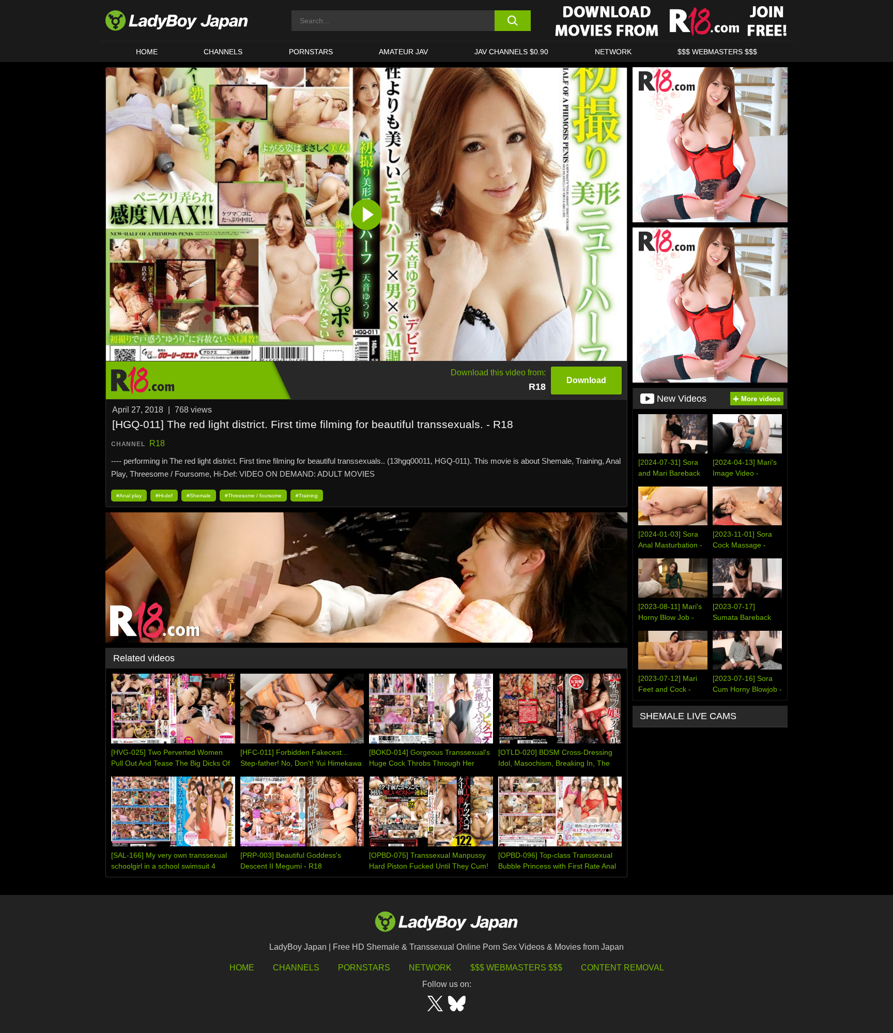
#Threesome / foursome (253, 495)
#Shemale (199, 495)
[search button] (512, 20)
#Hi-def (164, 495)
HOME (147, 52)
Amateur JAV (403, 52)
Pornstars (311, 52)
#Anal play (129, 495)
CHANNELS (223, 52)
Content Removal (622, 967)
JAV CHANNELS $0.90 (511, 52)
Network (613, 52)
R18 (157, 443)
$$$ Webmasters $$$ (516, 967)
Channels (296, 967)
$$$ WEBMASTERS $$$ (717, 52)
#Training (307, 495)
